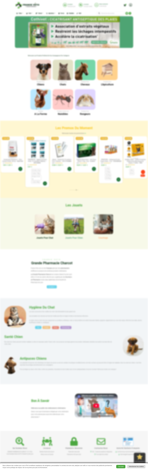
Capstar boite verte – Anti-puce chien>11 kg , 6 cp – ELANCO (86, 160)
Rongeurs (85, 114)
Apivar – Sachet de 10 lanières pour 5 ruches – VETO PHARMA (61, 160)
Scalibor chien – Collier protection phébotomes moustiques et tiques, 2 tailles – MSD (135, 161)
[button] (6, 138)
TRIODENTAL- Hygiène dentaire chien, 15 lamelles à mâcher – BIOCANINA (37, 161)
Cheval (40, 13)
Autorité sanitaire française (128, 448)
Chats (63, 84)
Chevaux (85, 84)
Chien (20, 13)
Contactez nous (101, 448)
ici (85, 133)
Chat (29, 13)
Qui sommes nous (20, 448)
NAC (79, 13)
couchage (103, 238)
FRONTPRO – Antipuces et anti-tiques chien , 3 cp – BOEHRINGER (110, 160)
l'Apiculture (107, 84)
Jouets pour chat (44, 238)
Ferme (62, 13)
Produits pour (41, 82)
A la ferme (40, 114)
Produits (40, 111)
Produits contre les (63, 111)
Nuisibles (71, 13)
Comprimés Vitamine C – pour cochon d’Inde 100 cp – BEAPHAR (12, 160)
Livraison (47, 448)
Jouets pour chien (74, 238)
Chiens (40, 84)
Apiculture (51, 13)
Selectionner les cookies (136, 466)
